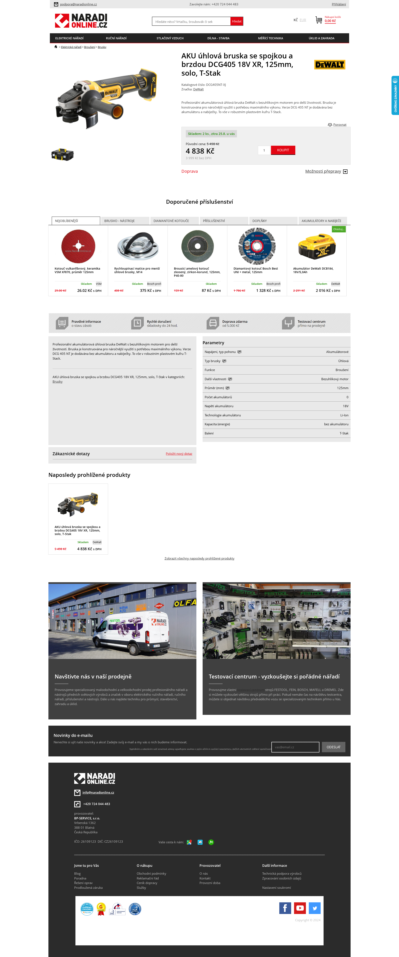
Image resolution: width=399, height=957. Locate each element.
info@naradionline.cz (98, 792)
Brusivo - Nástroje (119, 221)
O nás (204, 873)
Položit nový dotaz (179, 453)
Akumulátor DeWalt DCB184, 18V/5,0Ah (313, 270)
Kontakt (205, 878)
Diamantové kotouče (171, 221)
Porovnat (339, 124)
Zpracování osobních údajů (281, 878)
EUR (303, 20)
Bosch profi (154, 284)
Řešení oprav (83, 883)
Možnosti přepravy (323, 171)
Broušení (89, 47)
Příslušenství (214, 221)
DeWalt (198, 89)
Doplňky (259, 221)
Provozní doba (210, 883)
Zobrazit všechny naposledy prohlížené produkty (199, 558)
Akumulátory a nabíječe (321, 221)
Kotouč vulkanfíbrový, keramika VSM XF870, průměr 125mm (77, 270)
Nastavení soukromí (276, 887)
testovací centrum (250, 690)
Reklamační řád (148, 878)
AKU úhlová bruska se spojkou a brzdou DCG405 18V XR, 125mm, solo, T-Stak (77, 530)
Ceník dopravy (147, 883)
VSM (99, 284)
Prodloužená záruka (88, 887)
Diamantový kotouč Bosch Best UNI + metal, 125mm (256, 270)
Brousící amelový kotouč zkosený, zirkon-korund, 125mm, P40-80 (197, 271)
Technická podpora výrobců (282, 873)
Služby (141, 887)
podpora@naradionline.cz (78, 4)
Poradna (80, 878)
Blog (77, 873)
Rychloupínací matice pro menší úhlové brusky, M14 (137, 270)
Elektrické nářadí (71, 47)
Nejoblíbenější (66, 221)
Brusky (102, 47)
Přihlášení (339, 4)
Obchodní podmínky (151, 873)
